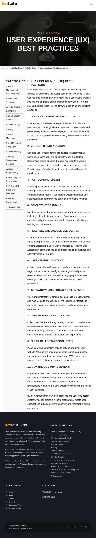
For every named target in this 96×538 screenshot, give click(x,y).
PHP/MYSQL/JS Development (13, 179)
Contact (12, 502)
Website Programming (12, 171)
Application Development (12, 200)
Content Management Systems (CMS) (13, 90)
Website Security (13, 152)
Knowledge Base (15, 505)
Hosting (9, 129)
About (11, 495)
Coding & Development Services (12, 160)
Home (39, 33)
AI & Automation (13, 207)
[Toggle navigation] (91, 4)
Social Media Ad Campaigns (13, 145)
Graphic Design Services (13, 118)
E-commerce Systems (11, 100)
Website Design (13, 124)
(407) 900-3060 (48, 497)
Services (12, 499)
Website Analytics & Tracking (14, 109)
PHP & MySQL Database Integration (12, 190)
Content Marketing (10, 136)
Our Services (53, 33)
